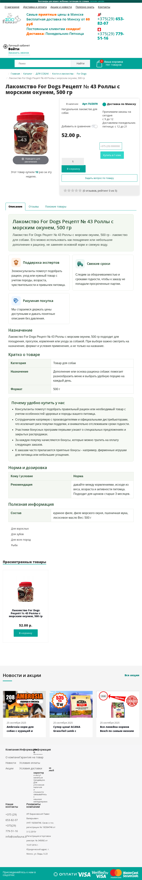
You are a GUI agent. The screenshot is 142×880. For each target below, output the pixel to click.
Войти (13, 49)
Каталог (27, 73)
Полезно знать (85, 7)
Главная (15, 73)
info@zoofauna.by (17, 836)
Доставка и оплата (35, 7)
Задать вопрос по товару (99, 178)
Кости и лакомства (62, 73)
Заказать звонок (18, 52)
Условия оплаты (29, 763)
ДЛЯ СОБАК (42, 73)
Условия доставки (30, 768)
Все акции (132, 675)
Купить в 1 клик (112, 155)
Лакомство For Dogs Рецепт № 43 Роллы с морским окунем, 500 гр (26, 613)
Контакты (104, 7)
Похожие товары (55, 206)
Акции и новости (61, 7)
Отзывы (34, 206)
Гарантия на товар (31, 757)
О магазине (12, 7)
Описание (15, 206)
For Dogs (82, 73)
